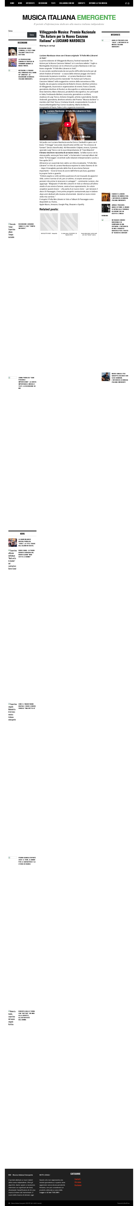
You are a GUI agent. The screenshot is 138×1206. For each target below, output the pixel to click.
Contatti (81, 3)
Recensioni (43, 3)
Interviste (30, 3)
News (20, 3)
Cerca (10, 31)
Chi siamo (78, 1182)
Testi (53, 3)
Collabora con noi (66, 3)
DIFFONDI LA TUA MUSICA (98, 3)
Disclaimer (78, 1185)
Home (12, 3)
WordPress (127, 1203)
